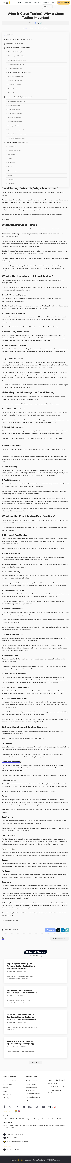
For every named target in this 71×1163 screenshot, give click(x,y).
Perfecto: (10, 179)
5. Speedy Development (15, 68)
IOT (27, 1100)
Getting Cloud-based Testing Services (17, 142)
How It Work (7, 1084)
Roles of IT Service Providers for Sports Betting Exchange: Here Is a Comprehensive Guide (21, 1017)
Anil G (26, 28)
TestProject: (11, 163)
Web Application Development (31, 1089)
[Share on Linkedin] (63, 930)
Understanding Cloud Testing (14, 44)
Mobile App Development (56, 1080)
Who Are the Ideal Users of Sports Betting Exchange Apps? (21, 1042)
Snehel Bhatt (12, 971)
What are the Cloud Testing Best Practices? (19, 97)
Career (5, 1088)
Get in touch (65, 2)
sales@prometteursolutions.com (17, 1142)
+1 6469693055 (15, 1138)
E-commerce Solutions (33, 1094)
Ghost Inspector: (13, 167)
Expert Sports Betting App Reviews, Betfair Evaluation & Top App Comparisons (21, 966)
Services (28, 3)
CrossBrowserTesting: (14, 150)
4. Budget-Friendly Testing (16, 64)
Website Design (31, 1084)
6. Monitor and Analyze (15, 122)
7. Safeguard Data (13, 126)
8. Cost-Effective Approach (16, 130)
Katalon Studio (8, 780)
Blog (52, 3)
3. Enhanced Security (14, 85)
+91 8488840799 (13, 1150)
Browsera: (12, 183)
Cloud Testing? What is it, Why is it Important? (19, 39)
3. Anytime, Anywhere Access (17, 60)
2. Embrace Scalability (14, 105)
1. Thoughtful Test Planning (16, 101)
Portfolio (46, 3)
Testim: (10, 175)
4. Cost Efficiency (13, 89)
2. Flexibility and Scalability (16, 56)
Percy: (10, 159)
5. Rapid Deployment (14, 93)
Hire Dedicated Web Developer (54, 1091)
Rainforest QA (8, 849)
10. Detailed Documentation (17, 138)
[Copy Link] (41, 23)
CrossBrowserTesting (11, 761)
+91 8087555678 (17, 1134)
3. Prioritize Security (14, 109)
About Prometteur (9, 1081)
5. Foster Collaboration (15, 117)
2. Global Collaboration (15, 80)
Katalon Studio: (12, 154)
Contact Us (7, 1095)
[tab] (16, 1111)
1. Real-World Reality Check (16, 52)
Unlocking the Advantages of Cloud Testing (18, 72)
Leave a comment (60, 938)
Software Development (33, 1097)
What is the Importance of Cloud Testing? (18, 48)
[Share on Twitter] (38, 23)
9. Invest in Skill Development (17, 134)
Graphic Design (52, 1083)
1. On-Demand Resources (15, 76)
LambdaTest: (12, 146)
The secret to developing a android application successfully (22, 991)
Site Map (6, 1098)
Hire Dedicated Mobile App (57, 1087)
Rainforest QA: (12, 171)
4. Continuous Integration (15, 113)
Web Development (32, 1081)
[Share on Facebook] (35, 23)
